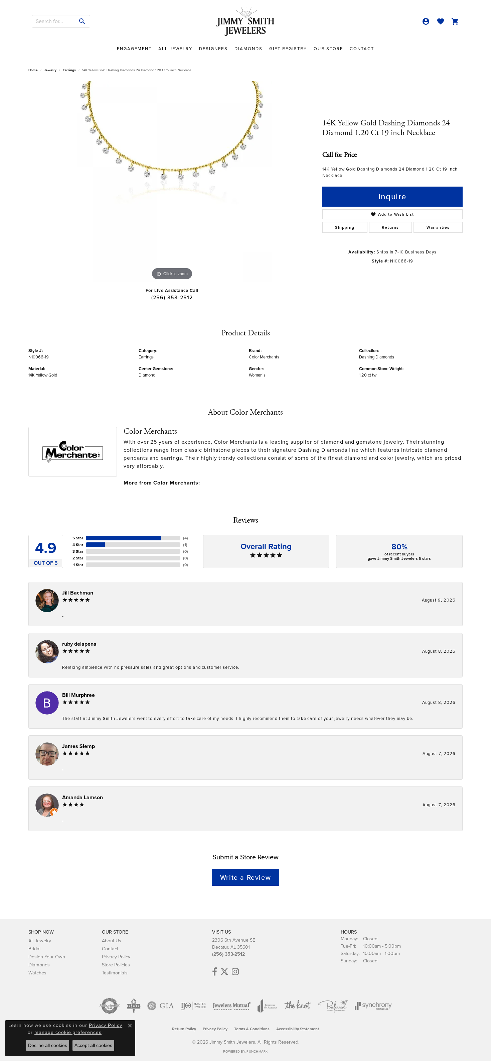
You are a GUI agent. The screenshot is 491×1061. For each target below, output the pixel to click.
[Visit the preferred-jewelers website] (333, 1005)
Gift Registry (288, 48)
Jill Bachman (77, 593)
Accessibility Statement (297, 1029)
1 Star (78, 565)
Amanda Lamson (82, 797)
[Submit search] (82, 21)
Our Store (328, 48)
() (185, 538)
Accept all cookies (93, 1045)
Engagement (134, 48)
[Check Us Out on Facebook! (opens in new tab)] (214, 972)
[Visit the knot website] (297, 1005)
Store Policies (116, 964)
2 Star (77, 558)
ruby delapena (79, 644)
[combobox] (53, 21)
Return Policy (184, 1029)
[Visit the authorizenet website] (109, 1005)
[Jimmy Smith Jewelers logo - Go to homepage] (246, 21)
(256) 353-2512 (172, 297)
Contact (362, 48)
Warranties (438, 227)
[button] (426, 21)
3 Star (77, 551)
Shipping (344, 227)
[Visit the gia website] (160, 1005)
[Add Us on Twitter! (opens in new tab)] (224, 972)
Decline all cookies (47, 1045)
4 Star (77, 545)
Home (33, 70)
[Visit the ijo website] (193, 1005)
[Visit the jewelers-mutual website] (231, 1005)
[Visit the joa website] (267, 1005)
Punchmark (257, 1051)
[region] (172, 181)
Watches (37, 972)
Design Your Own (46, 956)
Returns (390, 227)
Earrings (69, 70)
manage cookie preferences (68, 1032)
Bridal (34, 948)
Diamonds (248, 48)
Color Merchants (264, 357)
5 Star (77, 538)
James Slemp (78, 746)
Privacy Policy (116, 956)
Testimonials (115, 972)
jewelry (50, 70)
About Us (111, 940)
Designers (213, 48)
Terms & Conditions (252, 1029)
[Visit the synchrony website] (373, 1005)
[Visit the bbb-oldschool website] (134, 1005)
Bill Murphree (78, 695)
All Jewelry (175, 48)
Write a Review (245, 877)
